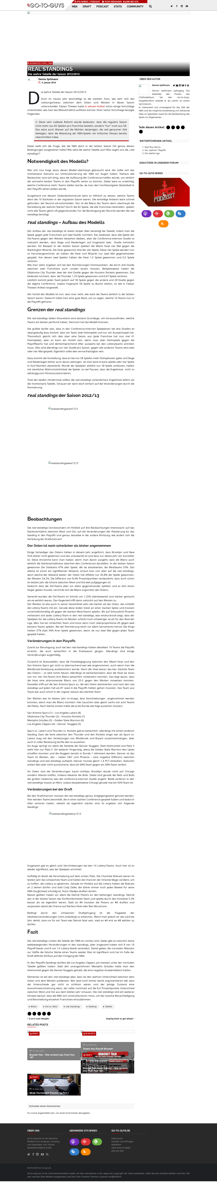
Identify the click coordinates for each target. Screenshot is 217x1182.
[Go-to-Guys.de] (45, 5)
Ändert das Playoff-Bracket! (98, 1048)
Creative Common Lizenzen (94, 1176)
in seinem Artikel (95, 106)
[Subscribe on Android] (169, 213)
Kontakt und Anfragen (122, 1141)
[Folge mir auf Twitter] (174, 85)
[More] (49, 1014)
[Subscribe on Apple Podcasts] (146, 213)
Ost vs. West (51, 1006)
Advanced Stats (38, 63)
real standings (73, 1006)
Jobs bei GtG (131, 1)
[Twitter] (34, 1014)
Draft (35, 1034)
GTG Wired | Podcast (88, 1)
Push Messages (113, 1)
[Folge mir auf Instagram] (180, 85)
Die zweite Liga (152, 153)
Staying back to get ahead (119, 1018)
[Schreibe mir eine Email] (177, 85)
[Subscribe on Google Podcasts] (158, 213)
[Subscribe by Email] (181, 213)
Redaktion (116, 1144)
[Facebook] (29, 1014)
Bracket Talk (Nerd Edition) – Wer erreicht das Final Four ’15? (105, 1069)
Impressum (117, 1138)
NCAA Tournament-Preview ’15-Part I (49, 1093)
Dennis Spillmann (48, 79)
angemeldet (44, 1112)
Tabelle (108, 1006)
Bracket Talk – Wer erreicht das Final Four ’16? (52, 1056)
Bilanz (34, 1006)
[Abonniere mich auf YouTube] (183, 85)
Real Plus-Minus (153, 147)
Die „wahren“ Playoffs (155, 150)
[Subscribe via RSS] (163, 223)
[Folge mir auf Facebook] (186, 85)
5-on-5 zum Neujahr (39, 1018)
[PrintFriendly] (44, 1014)
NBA (50, 63)
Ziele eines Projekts (120, 1147)
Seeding (92, 1006)
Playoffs (90, 1034)
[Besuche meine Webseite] (188, 85)
